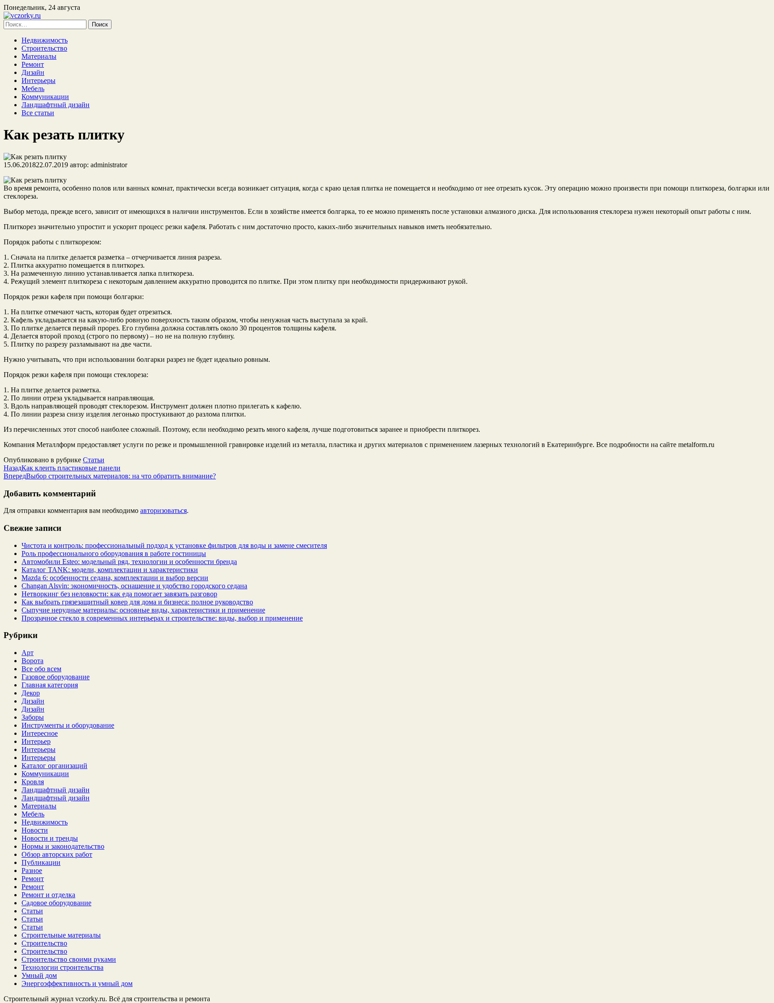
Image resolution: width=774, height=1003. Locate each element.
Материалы (39, 56)
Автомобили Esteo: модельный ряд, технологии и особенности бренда (129, 561)
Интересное (40, 733)
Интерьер (36, 741)
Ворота (32, 660)
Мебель (33, 88)
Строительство (44, 48)
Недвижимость (45, 40)
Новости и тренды (50, 838)
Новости (35, 830)
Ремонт (33, 64)
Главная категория (50, 685)
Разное (32, 870)
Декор (31, 693)
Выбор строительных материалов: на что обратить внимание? (110, 476)
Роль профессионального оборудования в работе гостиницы (114, 553)
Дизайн (33, 72)
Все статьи (38, 113)
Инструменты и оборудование (68, 725)
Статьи (93, 460)
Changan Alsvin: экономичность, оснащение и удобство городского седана (134, 586)
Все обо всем (41, 669)
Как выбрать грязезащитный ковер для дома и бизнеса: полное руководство (137, 602)
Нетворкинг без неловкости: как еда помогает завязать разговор (119, 594)
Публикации (41, 862)
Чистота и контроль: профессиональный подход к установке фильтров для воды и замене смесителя (174, 545)
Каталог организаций (54, 765)
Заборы (33, 717)
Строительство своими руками (69, 959)
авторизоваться (163, 510)
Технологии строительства (62, 967)
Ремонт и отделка (48, 895)
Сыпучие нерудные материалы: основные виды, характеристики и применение (143, 610)
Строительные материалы (61, 935)
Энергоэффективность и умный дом (77, 983)
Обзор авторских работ (57, 854)
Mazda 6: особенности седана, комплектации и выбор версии (115, 578)
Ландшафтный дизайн (56, 105)
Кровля (33, 782)
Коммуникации (45, 96)
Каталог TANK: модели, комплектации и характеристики (110, 569)
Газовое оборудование (56, 677)
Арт (28, 652)
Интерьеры (39, 80)
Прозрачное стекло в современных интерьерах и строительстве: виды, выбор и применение (162, 618)
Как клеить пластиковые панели (62, 468)
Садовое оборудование (56, 903)
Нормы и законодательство (63, 846)
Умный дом (39, 975)
